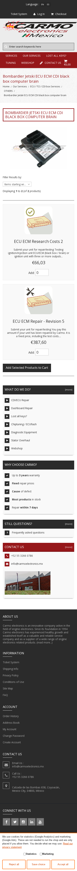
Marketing (48, 853)
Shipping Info (10, 669)
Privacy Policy (11, 675)
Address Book (11, 722)
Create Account (12, 742)
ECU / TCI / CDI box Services (45, 86)
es (48, 4)
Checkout (60, 14)
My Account (9, 729)
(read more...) (45, 642)
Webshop (17, 448)
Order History (11, 716)
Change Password (13, 735)
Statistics (31, 853)
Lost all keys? (19, 416)
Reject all (14, 864)
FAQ (5, 695)
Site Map (8, 688)
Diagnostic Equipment (24, 432)
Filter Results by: (12, 177)
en (42, 4)
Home (6, 86)
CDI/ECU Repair (20, 400)
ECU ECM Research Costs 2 (38, 241)
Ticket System (11, 662)
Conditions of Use (13, 682)
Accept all (63, 864)
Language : (32, 4)
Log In (41, 14)
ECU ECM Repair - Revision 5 (38, 321)
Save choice (38, 864)
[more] (68, 389)
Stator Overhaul (20, 440)
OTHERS (8, 91)
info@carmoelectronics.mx (27, 563)
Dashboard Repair (22, 408)
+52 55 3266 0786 (22, 555)
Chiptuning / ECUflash (24, 424)
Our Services (20, 86)
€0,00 (67, 64)
